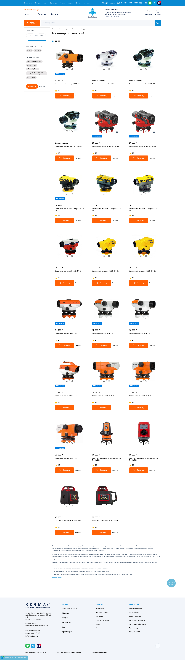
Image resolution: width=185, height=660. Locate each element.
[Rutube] (159, 3)
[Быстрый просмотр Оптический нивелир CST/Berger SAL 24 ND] (72, 194)
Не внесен (38, 50)
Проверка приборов (136, 608)
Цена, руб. (30, 30)
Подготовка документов (137, 628)
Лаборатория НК (134, 632)
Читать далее (57, 578)
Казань (65, 618)
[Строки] (59, 41)
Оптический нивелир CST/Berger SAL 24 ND (69, 209)
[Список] (56, 41)
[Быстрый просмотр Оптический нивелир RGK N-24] (109, 381)
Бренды (55, 14)
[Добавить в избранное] (67, 69)
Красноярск (67, 632)
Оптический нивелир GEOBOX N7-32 (142, 271)
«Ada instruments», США (34, 61)
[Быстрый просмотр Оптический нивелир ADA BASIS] (109, 69)
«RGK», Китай (31, 77)
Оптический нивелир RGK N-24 (103, 396)
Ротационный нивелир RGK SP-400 (68, 520)
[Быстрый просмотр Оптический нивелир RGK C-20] (72, 318)
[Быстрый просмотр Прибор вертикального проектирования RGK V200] (146, 443)
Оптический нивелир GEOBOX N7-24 (68, 271)
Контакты (87, 3)
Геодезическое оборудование (80, 29)
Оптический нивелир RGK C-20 (66, 333)
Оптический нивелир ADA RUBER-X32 (69, 146)
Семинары (53, 3)
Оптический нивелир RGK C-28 (140, 333)
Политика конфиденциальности (68, 652)
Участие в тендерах (66, 3)
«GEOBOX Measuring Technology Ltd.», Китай (36, 73)
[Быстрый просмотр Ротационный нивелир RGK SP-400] (72, 506)
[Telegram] (154, 3)
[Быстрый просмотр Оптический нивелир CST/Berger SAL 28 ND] (109, 194)
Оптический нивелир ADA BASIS (104, 84)
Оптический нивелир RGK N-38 (66, 458)
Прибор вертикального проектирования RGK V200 (143, 459)
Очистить (42, 86)
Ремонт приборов (135, 616)
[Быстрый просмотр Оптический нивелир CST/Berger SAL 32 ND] (146, 194)
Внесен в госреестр (34, 46)
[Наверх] (157, 645)
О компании (28, 3)
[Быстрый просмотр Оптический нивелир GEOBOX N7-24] (72, 256)
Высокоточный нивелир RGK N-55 (67, 84)
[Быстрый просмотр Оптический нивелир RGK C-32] (72, 381)
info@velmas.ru (109, 3)
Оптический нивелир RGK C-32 (66, 396)
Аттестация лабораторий (137, 624)
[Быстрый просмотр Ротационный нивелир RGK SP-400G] (109, 506)
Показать (31, 86)
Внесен (29, 50)
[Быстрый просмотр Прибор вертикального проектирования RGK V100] (109, 443)
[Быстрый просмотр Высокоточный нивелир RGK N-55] (72, 69)
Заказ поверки (134, 612)
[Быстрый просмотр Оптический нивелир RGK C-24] (109, 318)
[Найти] (158, 23)
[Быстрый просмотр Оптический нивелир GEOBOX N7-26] (109, 256)
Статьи (78, 3)
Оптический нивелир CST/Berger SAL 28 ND (106, 209)
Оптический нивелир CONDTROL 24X (105, 146)
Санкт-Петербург (69, 609)
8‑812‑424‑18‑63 (125, 3)
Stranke (104, 652)
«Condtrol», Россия (32, 69)
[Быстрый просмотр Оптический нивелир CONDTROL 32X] (146, 131)
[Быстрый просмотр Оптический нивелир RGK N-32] (146, 381)
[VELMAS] (92, 13)
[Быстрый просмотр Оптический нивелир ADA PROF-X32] (146, 69)
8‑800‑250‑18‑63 (140, 3)
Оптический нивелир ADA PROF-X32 (142, 84)
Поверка (42, 14)
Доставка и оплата (41, 3)
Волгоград (66, 622)
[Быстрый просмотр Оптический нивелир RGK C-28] (146, 318)
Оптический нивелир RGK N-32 (140, 396)
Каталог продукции (64, 29)
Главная (54, 29)
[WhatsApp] (150, 3)
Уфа (63, 627)
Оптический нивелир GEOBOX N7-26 (105, 271)
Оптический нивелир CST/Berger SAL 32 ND (143, 209)
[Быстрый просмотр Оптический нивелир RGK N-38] (72, 443)
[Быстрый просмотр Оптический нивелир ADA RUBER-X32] (72, 131)
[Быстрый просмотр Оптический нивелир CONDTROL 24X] (109, 131)
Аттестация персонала (137, 620)
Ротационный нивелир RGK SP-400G (105, 520)
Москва (65, 613)
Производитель (32, 57)
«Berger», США (31, 65)
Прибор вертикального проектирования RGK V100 (106, 459)
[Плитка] (53, 41)
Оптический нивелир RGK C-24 (103, 333)
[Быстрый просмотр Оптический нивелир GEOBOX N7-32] (146, 256)
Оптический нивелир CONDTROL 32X (142, 146)
